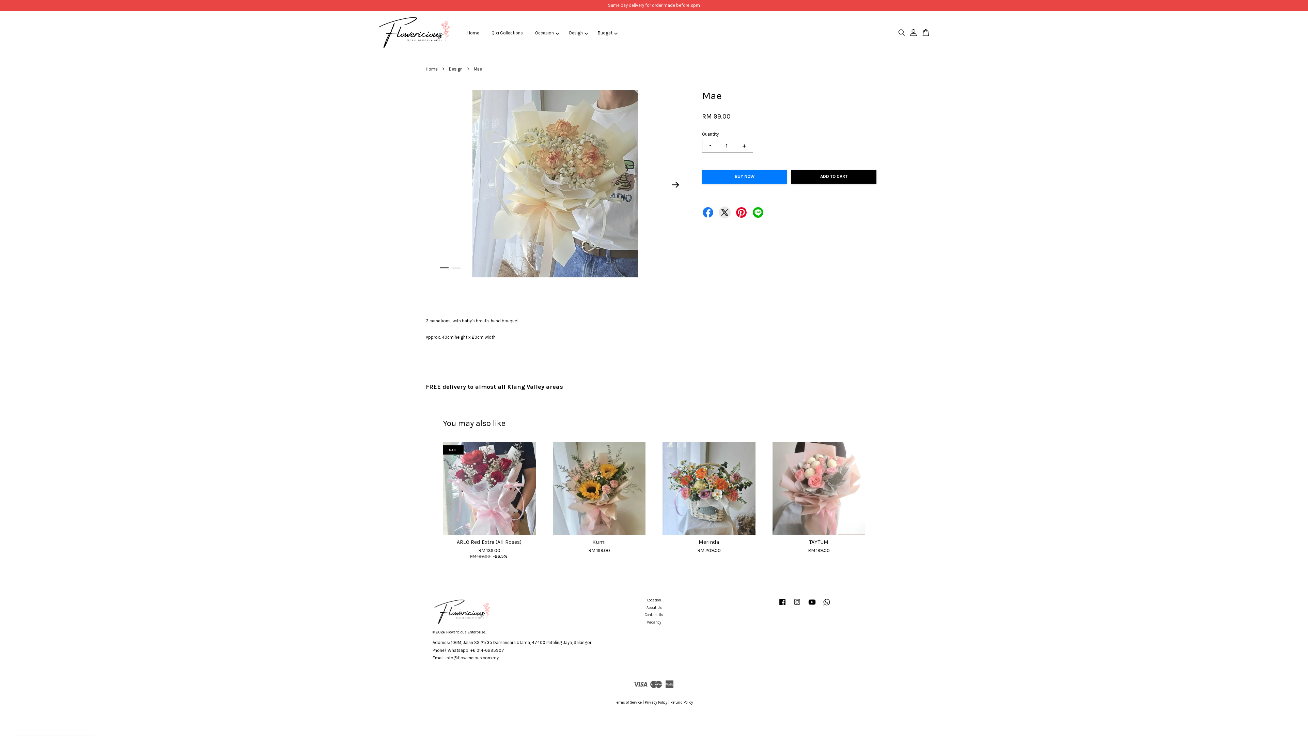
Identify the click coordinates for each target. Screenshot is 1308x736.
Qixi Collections (507, 32)
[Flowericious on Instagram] (797, 605)
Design (576, 32)
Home (473, 32)
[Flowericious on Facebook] (782, 605)
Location (654, 600)
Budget (605, 32)
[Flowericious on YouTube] (812, 605)
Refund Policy (681, 702)
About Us (654, 607)
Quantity (710, 134)
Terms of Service (628, 702)
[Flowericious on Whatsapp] (826, 605)
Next (675, 185)
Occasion (544, 32)
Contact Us (654, 615)
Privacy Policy (656, 702)
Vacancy (654, 622)
